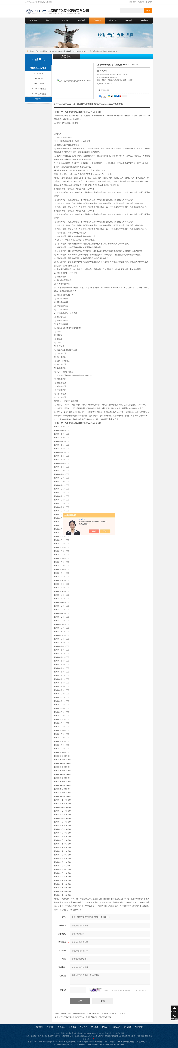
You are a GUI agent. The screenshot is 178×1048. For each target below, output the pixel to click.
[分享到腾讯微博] (114, 96)
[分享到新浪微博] (111, 96)
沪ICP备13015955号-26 (144, 1036)
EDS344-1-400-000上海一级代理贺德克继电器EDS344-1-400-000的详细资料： (89, 104)
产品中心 (97, 20)
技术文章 (113, 20)
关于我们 (49, 20)
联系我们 (149, 2)
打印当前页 (105, 90)
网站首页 (33, 20)
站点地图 (127, 1027)
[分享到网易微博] (120, 96)
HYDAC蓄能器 (39, 84)
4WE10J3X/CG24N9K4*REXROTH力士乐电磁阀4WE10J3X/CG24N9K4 (83, 1017)
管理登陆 (139, 1027)
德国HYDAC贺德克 (49, 51)
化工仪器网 (120, 1033)
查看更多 (38, 99)
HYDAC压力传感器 (39, 89)
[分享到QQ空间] (108, 96)
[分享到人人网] (117, 96)
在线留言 (141, 2)
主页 (31, 51)
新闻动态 (65, 20)
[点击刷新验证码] (95, 990)
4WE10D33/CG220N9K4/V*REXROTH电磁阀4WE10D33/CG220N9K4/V (89, 1014)
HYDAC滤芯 (39, 78)
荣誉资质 (81, 20)
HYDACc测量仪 (39, 73)
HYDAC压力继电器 (39, 94)
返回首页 (132, 2)
